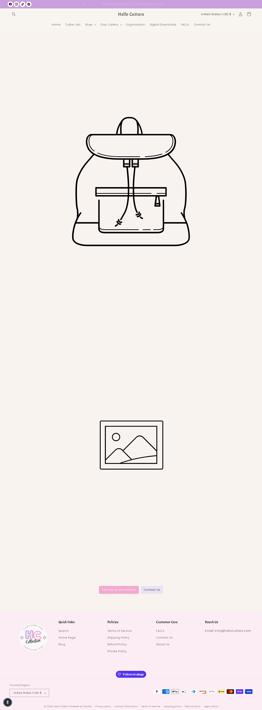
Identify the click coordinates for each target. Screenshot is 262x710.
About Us (162, 644)
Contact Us (152, 590)
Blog (61, 644)
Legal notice (211, 706)
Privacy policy (103, 706)
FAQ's (160, 631)
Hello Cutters (61, 706)
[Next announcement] (178, 4)
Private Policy (117, 651)
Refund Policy (117, 644)
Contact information (126, 706)
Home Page (67, 638)
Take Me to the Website (119, 590)
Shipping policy (173, 706)
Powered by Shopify (81, 706)
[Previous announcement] (84, 4)
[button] (14, 14)
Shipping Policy (118, 638)
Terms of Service (119, 631)
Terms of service (150, 706)
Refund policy (193, 706)
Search (63, 631)
